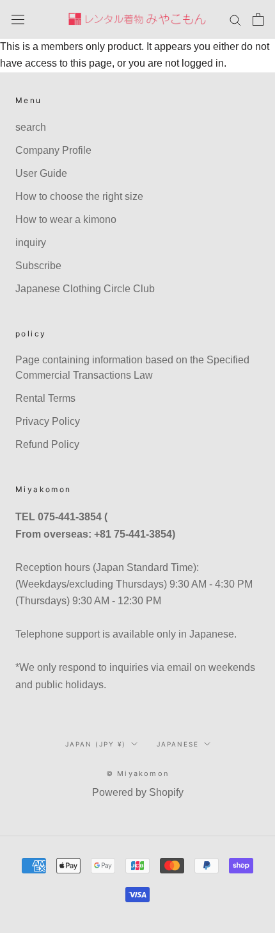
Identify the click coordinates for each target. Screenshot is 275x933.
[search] (235, 18)
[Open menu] (18, 19)
